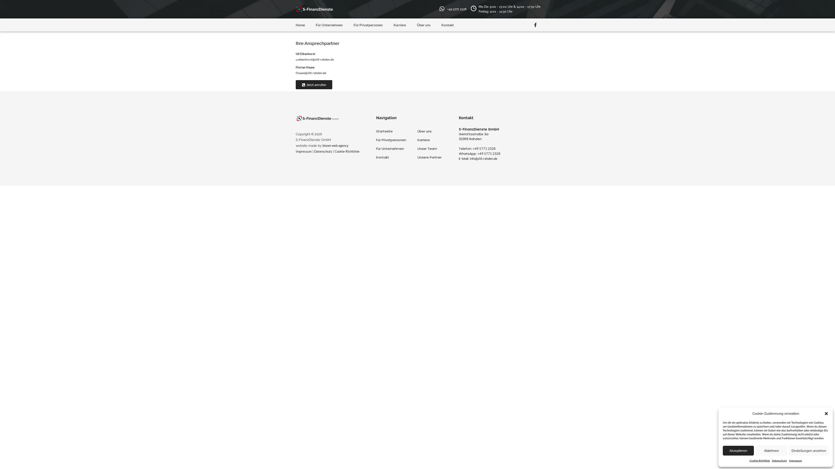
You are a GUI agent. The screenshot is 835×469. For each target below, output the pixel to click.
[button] (826, 413)
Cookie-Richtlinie (760, 460)
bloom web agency (335, 145)
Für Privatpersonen (368, 25)
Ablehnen (771, 451)
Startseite (384, 131)
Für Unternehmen (329, 25)
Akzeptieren (738, 451)
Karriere (400, 25)
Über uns (424, 25)
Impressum (795, 460)
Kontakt (447, 25)
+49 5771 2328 (484, 148)
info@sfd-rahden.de (483, 158)
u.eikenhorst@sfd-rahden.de (315, 59)
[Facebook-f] (535, 25)
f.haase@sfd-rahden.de (311, 73)
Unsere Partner (430, 157)
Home (300, 25)
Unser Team (427, 148)
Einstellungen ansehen (809, 451)
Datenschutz (779, 460)
